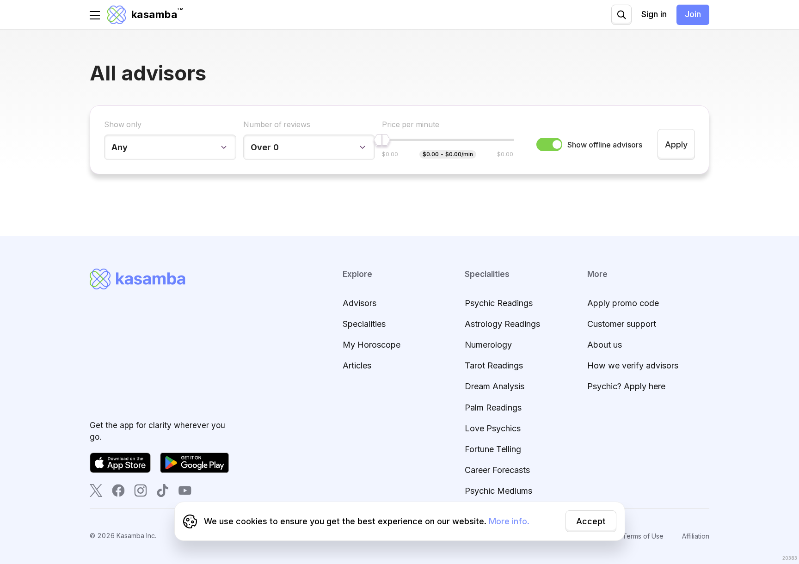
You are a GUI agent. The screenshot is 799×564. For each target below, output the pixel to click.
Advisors (359, 303)
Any (119, 147)
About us (604, 344)
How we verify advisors (632, 365)
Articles (357, 365)
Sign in (654, 14)
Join (693, 14)
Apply (676, 144)
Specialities (364, 324)
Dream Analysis (494, 386)
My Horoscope (371, 344)
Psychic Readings (499, 303)
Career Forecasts (497, 470)
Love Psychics (493, 428)
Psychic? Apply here (626, 386)
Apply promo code (623, 303)
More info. (509, 521)
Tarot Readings (494, 365)
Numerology (488, 344)
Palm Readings (493, 407)
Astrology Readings (502, 324)
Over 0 (265, 147)
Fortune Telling (493, 449)
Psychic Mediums (498, 491)
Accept (591, 521)
